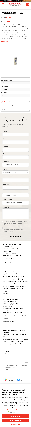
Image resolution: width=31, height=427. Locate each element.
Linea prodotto (7, 199)
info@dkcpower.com (8, 321)
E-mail (5, 177)
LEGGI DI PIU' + (4, 41)
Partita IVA (6, 154)
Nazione (5, 192)
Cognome (6, 139)
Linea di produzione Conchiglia (18, 8)
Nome (5, 131)
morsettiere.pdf (9, 105)
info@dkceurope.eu (8, 262)
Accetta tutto (15, 416)
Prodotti (7, 8)
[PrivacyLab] (11, 412)
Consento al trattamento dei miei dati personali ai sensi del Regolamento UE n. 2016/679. (15, 223)
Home (2, 8)
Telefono (6, 184)
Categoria (6, 161)
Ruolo (5, 169)
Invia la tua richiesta (15, 236)
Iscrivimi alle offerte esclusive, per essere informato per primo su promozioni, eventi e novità (16, 229)
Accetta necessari (15, 420)
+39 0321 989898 (10, 259)
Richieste (6, 207)
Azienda (5, 146)
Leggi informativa (9, 224)
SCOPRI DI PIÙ (6, 293)
